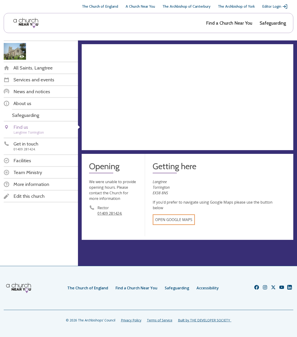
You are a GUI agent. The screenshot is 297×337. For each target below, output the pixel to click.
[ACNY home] (26, 23)
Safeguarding (273, 23)
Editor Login (271, 6)
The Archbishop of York (236, 6)
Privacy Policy (131, 320)
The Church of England (100, 6)
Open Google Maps (173, 219)
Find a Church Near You (229, 23)
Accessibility (208, 288)
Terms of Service (159, 320)
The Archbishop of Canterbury (186, 6)
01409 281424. (109, 213)
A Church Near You (140, 6)
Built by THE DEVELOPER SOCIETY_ (204, 320)
